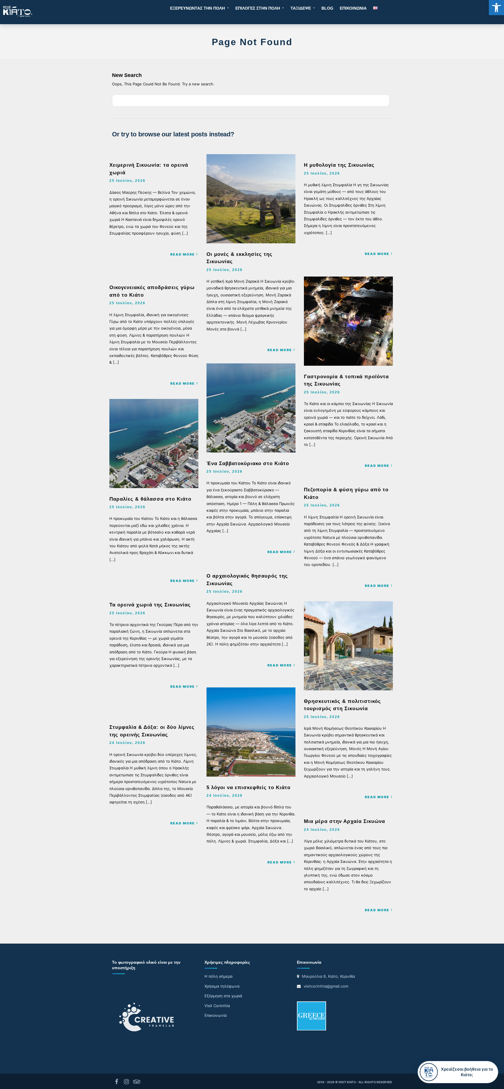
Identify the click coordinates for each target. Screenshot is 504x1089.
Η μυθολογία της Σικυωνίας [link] (339, 165)
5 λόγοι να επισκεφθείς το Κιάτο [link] (248, 787)
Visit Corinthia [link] (217, 1005)
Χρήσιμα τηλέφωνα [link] (221, 986)
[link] (496, 7)
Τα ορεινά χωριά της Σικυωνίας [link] (150, 605)
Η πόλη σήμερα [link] (218, 976)
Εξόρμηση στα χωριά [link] (223, 995)
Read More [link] (182, 254)
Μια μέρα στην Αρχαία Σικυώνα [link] (344, 821)
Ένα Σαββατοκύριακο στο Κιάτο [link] (247, 463)
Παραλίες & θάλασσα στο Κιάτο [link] (150, 499)
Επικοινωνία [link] (215, 1015)
